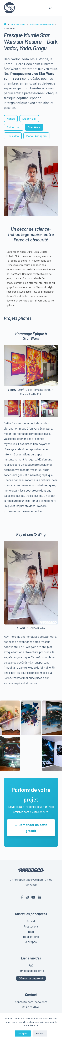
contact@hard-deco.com (31, 1002)
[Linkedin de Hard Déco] (39, 897)
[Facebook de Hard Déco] (22, 897)
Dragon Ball (29, 118)
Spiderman (13, 127)
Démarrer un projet (31, 978)
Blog (31, 931)
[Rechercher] (50, 8)
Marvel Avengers (36, 135)
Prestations (31, 926)
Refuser (40, 1033)
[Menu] (56, 7)
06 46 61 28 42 (30, 1007)
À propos (31, 941)
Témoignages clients (31, 970)
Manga (11, 118)
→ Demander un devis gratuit (31, 828)
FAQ (31, 965)
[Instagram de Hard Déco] (27, 897)
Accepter (22, 1033)
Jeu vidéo (13, 135)
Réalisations (31, 936)
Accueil (30, 921)
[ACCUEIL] (5, 24)
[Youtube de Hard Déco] (33, 897)
